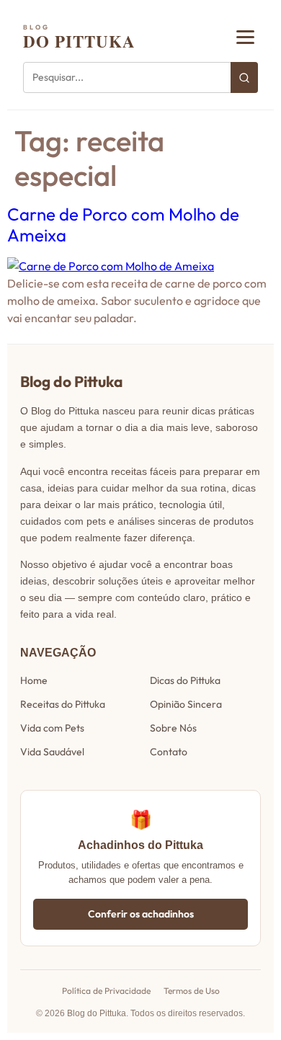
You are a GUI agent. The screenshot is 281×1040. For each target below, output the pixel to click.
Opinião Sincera (186, 704)
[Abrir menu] (245, 37)
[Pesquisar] (244, 77)
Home (34, 680)
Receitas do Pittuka (62, 704)
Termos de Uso (192, 990)
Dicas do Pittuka (185, 680)
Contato (168, 751)
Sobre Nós (173, 727)
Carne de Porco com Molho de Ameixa (123, 224)
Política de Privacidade (106, 990)
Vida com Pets (52, 727)
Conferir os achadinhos (141, 913)
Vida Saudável (52, 751)
